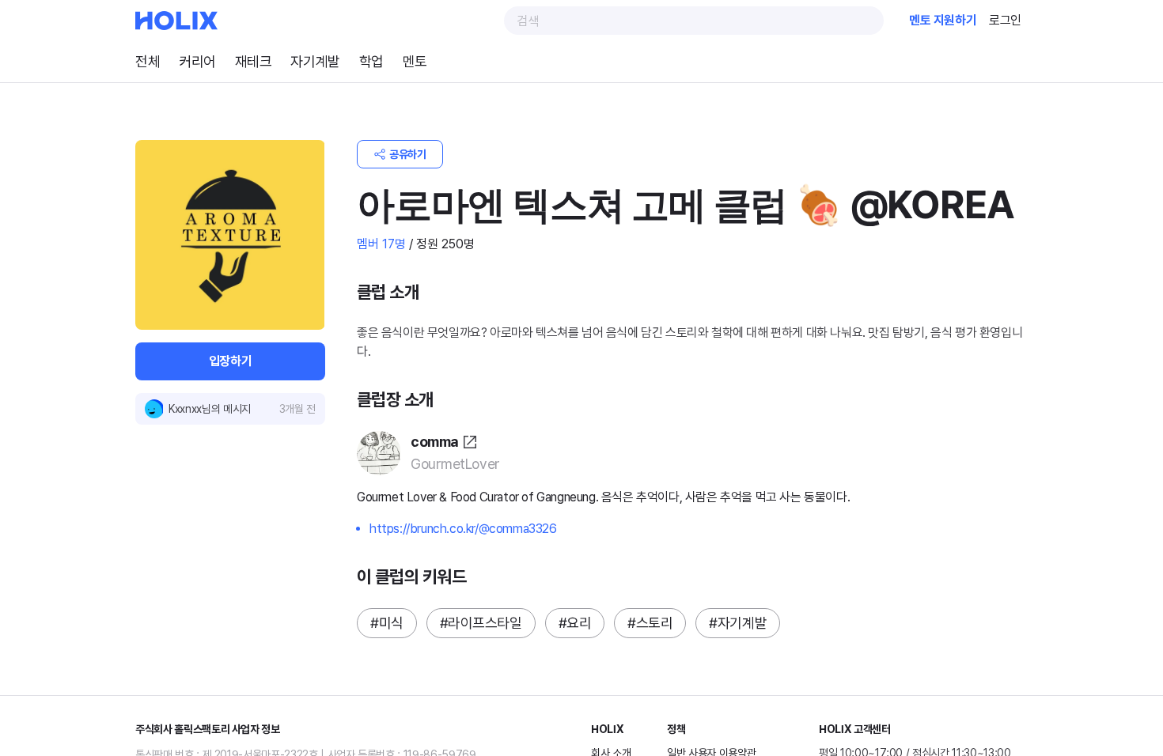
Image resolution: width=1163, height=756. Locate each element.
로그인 (1002, 20)
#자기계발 (761, 622)
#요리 (589, 622)
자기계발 (330, 61)
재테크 (264, 61)
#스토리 (668, 622)
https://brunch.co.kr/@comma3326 (469, 529)
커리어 (203, 61)
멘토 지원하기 (933, 20)
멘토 (439, 61)
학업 (392, 61)
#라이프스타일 (489, 622)
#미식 (388, 622)
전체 (149, 61)
